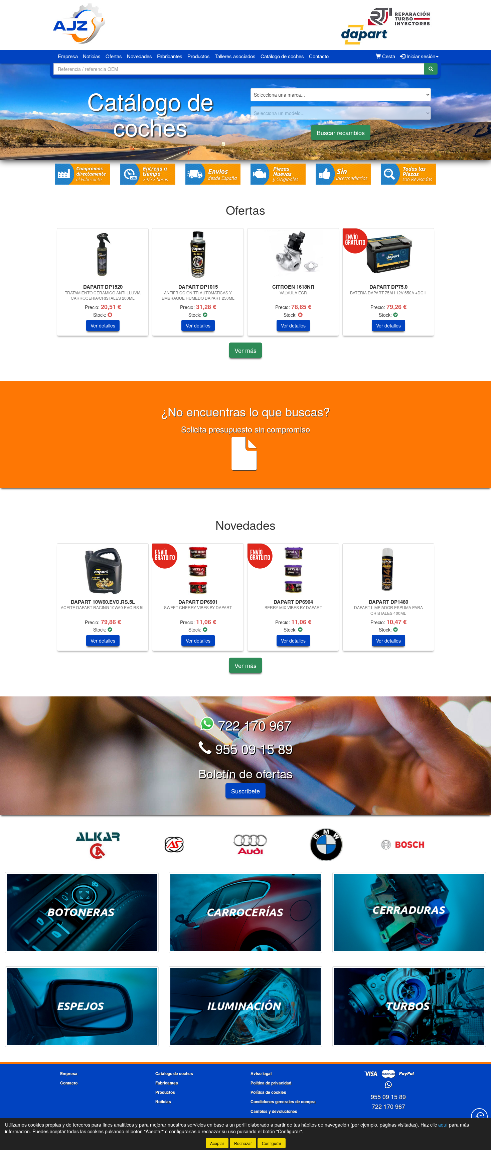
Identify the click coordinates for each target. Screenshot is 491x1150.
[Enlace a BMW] (322, 844)
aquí (443, 1124)
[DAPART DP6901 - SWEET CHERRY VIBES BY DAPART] (197, 570)
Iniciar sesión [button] (420, 56)
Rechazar (243, 1143)
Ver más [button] (245, 350)
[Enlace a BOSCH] (398, 844)
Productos (198, 56)
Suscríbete (245, 790)
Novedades (139, 56)
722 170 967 (252, 724)
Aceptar (217, 1143)
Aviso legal (261, 1073)
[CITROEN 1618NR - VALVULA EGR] (293, 255)
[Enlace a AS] (170, 844)
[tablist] (245, 285)
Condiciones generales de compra (283, 1101)
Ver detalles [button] (103, 325)
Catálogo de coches (282, 56)
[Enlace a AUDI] (246, 844)
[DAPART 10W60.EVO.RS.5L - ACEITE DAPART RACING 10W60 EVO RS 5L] (102, 570)
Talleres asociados (235, 56)
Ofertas (114, 56)
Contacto (319, 56)
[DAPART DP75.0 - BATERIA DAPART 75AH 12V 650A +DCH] (388, 255)
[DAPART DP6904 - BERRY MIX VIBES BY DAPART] (293, 570)
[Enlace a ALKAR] (94, 844)
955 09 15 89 (252, 748)
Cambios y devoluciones (274, 1111)
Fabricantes (169, 56)
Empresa (68, 56)
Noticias (92, 56)
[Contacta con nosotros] (479, 1116)
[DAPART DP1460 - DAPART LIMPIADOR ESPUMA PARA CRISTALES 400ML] (388, 570)
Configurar (271, 1143)
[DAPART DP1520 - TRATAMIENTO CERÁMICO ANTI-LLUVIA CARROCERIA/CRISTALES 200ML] (102, 255)
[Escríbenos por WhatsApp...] (388, 1085)
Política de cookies (268, 1092)
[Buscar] (431, 69)
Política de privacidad (271, 1083)
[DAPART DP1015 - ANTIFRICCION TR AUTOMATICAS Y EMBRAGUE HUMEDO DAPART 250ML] (197, 255)
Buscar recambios (341, 132)
